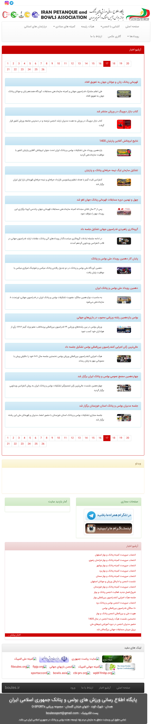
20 (127, 64)
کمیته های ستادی (65, 26)
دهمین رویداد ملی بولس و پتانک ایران (116, 288)
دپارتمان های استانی (35, 26)
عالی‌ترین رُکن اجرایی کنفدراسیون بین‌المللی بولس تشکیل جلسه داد (101, 347)
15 (93, 64)
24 (29, 70)
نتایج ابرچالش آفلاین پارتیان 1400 (118, 141)
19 (120, 64)
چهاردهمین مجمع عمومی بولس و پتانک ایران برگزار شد (108, 376)
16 (100, 64)
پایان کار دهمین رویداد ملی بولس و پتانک (114, 259)
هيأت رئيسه (87, 26)
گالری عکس (114, 36)
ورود (72, 688)
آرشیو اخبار (105, 688)
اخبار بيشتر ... (14, 635)
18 (113, 64)
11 (65, 64)
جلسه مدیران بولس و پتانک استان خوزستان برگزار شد (108, 406)
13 (79, 64)
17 (106, 64)
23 (22, 70)
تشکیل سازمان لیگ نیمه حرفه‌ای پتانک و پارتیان (111, 170)
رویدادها (134, 36)
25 (36, 70)
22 (15, 70)
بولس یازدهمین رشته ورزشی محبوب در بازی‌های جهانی (107, 317)
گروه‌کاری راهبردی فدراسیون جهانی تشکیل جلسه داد (109, 229)
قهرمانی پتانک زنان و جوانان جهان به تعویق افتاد (111, 82)
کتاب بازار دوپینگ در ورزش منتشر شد (117, 111)
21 (8, 70)
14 (86, 64)
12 (72, 64)
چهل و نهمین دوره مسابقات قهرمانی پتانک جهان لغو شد (107, 200)
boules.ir (12, 688)
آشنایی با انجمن (111, 26)
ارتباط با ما (96, 36)
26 (43, 70)
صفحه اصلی (132, 26)
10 (58, 64)
